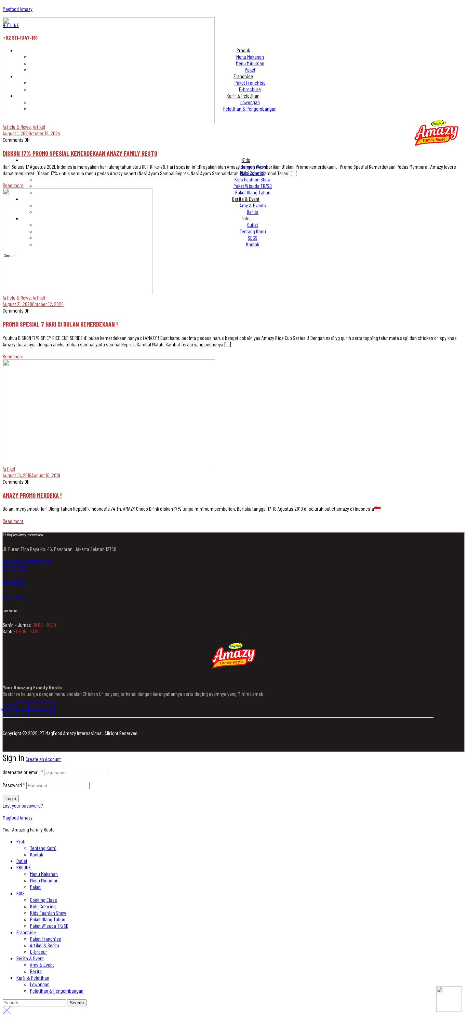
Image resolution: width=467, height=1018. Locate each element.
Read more (13, 356)
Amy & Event (42, 964)
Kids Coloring (43, 906)
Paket (35, 886)
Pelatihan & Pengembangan (56, 990)
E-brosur (38, 951)
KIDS (20, 893)
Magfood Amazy (17, 8)
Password (14, 785)
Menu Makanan (44, 873)
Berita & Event (30, 958)
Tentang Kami (43, 847)
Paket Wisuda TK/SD (49, 925)
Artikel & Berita (44, 945)
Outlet (21, 860)
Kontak (36, 854)
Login (10, 798)
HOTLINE (11, 25)
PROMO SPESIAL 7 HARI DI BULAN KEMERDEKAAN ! (60, 324)
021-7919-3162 (15, 567)
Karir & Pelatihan (32, 977)
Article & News (17, 297)
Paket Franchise (45, 938)
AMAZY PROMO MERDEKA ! (32, 495)
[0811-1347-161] (5, 574)
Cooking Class (43, 899)
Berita (36, 971)
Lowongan (40, 984)
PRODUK (23, 867)
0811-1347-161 (14, 582)
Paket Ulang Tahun (47, 919)
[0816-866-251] (5, 589)
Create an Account (43, 759)
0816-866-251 (15, 596)
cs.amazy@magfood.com (27, 561)
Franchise (26, 932)
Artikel (39, 297)
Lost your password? (23, 805)
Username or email (23, 772)
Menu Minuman (44, 880)
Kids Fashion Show (48, 912)
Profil (21, 841)
